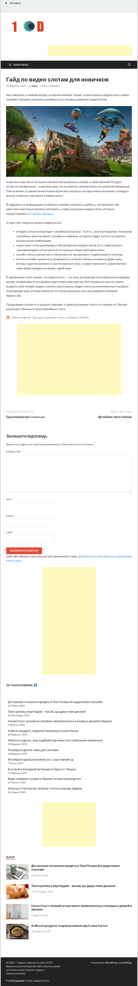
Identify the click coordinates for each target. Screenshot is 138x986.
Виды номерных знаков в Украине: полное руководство (44, 778)
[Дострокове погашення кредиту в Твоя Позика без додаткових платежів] (17, 866)
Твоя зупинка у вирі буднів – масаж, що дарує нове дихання (47, 711)
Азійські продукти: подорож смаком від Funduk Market (43, 730)
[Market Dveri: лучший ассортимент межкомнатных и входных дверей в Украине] (17, 906)
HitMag (127, 962)
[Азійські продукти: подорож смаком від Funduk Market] (17, 926)
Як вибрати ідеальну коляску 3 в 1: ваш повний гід (40, 759)
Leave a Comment (49, 85)
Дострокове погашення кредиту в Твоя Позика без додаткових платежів (55, 702)
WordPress (111, 962)
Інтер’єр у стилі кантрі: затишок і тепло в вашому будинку (45, 788)
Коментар (14, 451)
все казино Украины (40, 213)
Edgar (35, 85)
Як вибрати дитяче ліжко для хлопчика (33, 750)
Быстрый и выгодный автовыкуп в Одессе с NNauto (42, 769)
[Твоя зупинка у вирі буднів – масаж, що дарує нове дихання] (17, 886)
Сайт (9, 532)
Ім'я (9, 499)
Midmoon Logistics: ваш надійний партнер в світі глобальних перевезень (55, 740)
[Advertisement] (90, 50)
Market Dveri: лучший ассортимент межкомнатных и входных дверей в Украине (60, 721)
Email (11, 516)
